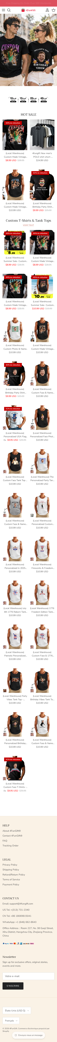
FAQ (5, 840)
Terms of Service (11, 879)
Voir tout (28, 225)
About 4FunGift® (12, 830)
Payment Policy (11, 884)
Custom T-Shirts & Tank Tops (28, 220)
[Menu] (3, 10)
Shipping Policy (11, 869)
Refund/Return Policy (14, 874)
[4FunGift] (28, 10)
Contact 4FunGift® (12, 835)
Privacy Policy (10, 864)
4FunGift (13, 1028)
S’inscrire (13, 986)
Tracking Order (10, 845)
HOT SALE (28, 115)
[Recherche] (10, 10)
